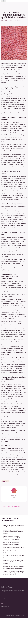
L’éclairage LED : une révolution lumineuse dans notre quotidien (11, 543)
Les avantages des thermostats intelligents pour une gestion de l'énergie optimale (13, 567)
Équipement (8, 4)
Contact (3, 609)
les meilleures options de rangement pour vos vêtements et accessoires (13, 526)
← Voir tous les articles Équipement (10, 506)
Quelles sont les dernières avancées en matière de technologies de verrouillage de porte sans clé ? (14, 562)
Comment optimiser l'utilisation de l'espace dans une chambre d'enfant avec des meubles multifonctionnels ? (13, 538)
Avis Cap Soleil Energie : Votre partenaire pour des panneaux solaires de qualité (13, 556)
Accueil (3, 4)
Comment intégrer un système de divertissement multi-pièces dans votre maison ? (13, 531)
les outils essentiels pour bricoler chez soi (13, 547)
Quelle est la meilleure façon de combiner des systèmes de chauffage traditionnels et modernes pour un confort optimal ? (13, 573)
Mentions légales (5, 606)
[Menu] (25, 1)
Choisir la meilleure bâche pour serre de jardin (13, 551)
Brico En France (7, 587)
